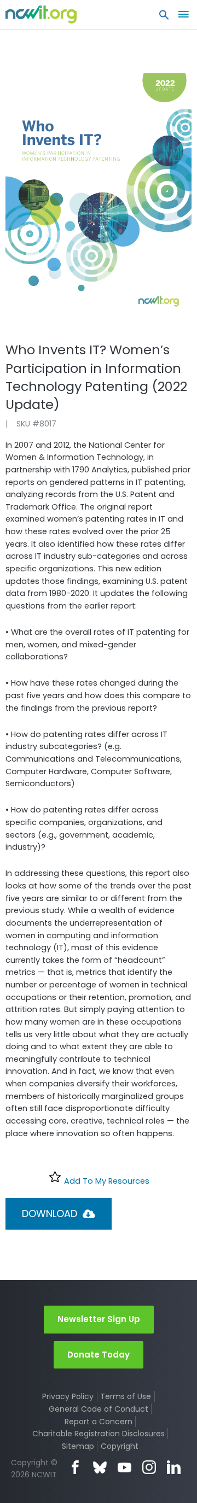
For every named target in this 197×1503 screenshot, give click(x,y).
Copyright (119, 1446)
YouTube (124, 1467)
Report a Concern (98, 1421)
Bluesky (100, 1467)
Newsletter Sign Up (98, 1319)
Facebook (75, 1467)
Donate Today (98, 1354)
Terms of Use (125, 1396)
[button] (164, 17)
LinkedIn (174, 1467)
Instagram (149, 1467)
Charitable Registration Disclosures (98, 1433)
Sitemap (78, 1446)
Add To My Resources (105, 1181)
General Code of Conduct (98, 1408)
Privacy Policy (68, 1396)
